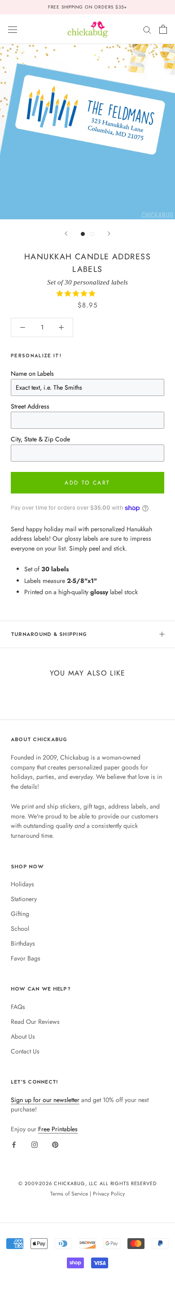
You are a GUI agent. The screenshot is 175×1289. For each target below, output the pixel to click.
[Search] (147, 29)
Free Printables (58, 1129)
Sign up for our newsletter (45, 1099)
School (20, 928)
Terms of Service (69, 1193)
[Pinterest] (55, 1144)
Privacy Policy (109, 1193)
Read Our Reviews (35, 1021)
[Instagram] (34, 1144)
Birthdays (23, 943)
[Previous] (66, 233)
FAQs (18, 1006)
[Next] (109, 233)
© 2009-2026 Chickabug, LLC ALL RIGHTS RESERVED (87, 1183)
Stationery (24, 898)
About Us (23, 1036)
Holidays (22, 884)
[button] (77, 293)
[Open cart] (163, 29)
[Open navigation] (12, 29)
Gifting (20, 913)
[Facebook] (14, 1144)
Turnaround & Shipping (49, 634)
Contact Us (25, 1051)
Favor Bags (25, 958)
